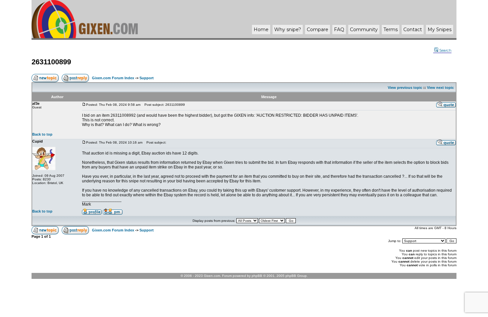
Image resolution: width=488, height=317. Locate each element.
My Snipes (439, 29)
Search (445, 50)
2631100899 (51, 62)
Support (146, 78)
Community (364, 29)
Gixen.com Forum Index (113, 78)
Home (261, 29)
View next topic (440, 88)
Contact (412, 29)
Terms (390, 29)
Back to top (42, 134)
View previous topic (405, 88)
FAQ (339, 29)
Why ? (287, 29)
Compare (317, 29)
